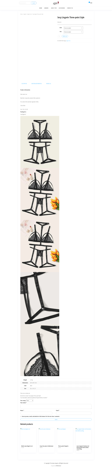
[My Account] (86, 3)
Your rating (23, 400)
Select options (28, 438)
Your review (23, 402)
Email (57, 410)
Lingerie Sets (29, 14)
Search (33, 3)
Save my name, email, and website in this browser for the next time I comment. (41, 416)
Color (60, 27)
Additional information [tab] (37, 83)
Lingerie (24, 14)
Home (21, 14)
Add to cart (65, 36)
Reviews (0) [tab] (48, 83)
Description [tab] (24, 83)
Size (61, 31)
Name (22, 410)
